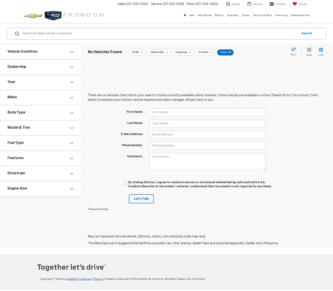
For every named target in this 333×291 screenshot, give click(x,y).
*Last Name (134, 123)
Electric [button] (219, 15)
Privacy (98, 279)
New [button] (192, 15)
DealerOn (72, 279)
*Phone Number (131, 145)
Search (307, 33)
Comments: (134, 156)
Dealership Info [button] (300, 15)
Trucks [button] (245, 15)
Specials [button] (232, 15)
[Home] (185, 15)
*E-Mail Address (131, 134)
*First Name (134, 112)
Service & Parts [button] (262, 15)
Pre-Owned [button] (205, 15)
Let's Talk (141, 198)
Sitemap (85, 279)
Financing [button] (281, 15)
